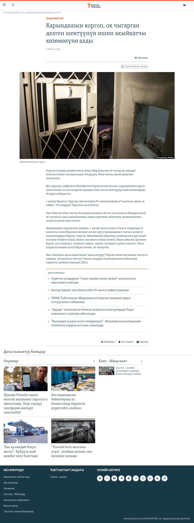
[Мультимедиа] (184, 5)
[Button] (141, 58)
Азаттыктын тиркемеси (16, 500)
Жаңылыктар (55, 18)
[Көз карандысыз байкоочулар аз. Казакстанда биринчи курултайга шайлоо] (73, 378)
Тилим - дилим (58, 477)
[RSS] (157, 478)
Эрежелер (9, 488)
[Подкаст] (164, 478)
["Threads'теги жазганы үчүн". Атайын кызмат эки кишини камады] (73, 431)
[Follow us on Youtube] (114, 478)
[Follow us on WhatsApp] (150, 478)
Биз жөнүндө (11, 483)
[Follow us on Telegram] (121, 478)
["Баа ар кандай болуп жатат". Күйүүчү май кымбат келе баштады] (26, 431)
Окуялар (11, 361)
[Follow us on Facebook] (100, 478)
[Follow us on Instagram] (143, 478)
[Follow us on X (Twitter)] (107, 478)
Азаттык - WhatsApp (14, 494)
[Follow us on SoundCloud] (136, 478)
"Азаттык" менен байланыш (19, 511)
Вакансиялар (11, 506)
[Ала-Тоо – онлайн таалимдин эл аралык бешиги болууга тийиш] (106, 370)
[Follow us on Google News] (129, 478)
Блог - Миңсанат (113, 361)
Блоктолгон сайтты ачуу (17, 477)
